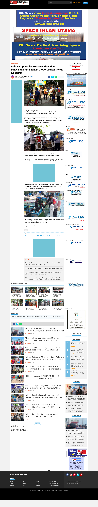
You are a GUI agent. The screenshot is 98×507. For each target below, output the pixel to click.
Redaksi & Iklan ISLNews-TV (73, 478)
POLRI (26, 230)
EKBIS (24, 481)
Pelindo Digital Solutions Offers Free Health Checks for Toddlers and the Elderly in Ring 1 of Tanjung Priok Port (44, 397)
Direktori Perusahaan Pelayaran (74, 481)
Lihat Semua (37, 423)
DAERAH (11, 481)
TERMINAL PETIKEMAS (82, 7)
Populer (85, 2)
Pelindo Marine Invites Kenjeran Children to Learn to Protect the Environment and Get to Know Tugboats (43, 349)
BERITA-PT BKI (22, 7)
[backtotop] (49, 471)
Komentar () (60, 77)
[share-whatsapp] (55, 77)
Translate (22, 427)
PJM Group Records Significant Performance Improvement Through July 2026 (77, 372)
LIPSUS (43, 7)
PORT (64, 7)
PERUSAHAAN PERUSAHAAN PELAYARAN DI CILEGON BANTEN (78, 343)
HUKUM (11, 483)
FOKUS (37, 481)
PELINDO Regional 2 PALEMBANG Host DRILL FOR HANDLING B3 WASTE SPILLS (43, 377)
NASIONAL (12, 485)
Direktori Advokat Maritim (72, 483)
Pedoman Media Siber (71, 479)
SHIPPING (74, 7)
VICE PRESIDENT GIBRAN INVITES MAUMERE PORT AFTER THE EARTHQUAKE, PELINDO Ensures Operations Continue (78, 351)
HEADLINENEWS (30, 7)
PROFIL (68, 7)
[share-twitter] (52, 77)
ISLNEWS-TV (38, 7)
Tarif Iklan (79, 479)
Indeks (16, 7)
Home (11, 7)
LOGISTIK (49, 7)
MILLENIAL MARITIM (57, 7)
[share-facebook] (49, 77)
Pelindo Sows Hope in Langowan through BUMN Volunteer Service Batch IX (41, 415)
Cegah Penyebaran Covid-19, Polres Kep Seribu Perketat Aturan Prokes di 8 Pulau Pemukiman (44, 236)
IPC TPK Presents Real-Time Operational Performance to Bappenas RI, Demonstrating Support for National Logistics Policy (43, 368)
